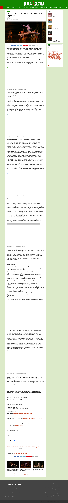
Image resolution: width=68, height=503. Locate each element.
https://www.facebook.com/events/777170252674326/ (32, 418)
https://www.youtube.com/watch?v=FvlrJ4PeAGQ (22, 413)
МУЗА (54, 54)
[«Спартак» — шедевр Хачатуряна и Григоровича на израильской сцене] (13, 468)
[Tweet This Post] (19, 45)
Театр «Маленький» (25, 7)
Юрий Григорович (23, 453)
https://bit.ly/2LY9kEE (19, 425)
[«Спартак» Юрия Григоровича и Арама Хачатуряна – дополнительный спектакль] (26, 468)
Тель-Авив (54, 60)
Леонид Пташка (50, 54)
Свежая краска (55, 59)
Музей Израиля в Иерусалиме (52, 55)
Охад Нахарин (52, 58)
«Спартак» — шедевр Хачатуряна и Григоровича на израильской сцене (37, 447)
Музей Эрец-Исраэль (57, 57)
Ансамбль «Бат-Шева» (34, 7)
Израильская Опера (16, 7)
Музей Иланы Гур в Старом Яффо (56, 7)
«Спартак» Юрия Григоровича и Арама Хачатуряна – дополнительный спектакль (12, 447)
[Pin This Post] (25, 45)
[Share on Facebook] (13, 45)
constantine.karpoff (15, 17)
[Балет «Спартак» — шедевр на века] (38, 468)
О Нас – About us (7, 7)
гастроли (56, 63)
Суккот (52, 60)
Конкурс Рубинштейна (44, 7)
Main (49, 48)
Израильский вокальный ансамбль (55, 52)
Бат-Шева (59, 48)
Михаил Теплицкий (58, 54)
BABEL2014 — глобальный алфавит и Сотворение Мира (50, 501)
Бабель (55, 48)
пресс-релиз (52, 65)
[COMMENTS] (38, 45)
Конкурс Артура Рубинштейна (52, 53)
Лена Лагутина (59, 53)
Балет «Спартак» (16, 453)
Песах (55, 58)
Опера (48, 58)
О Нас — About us (37, 501)
